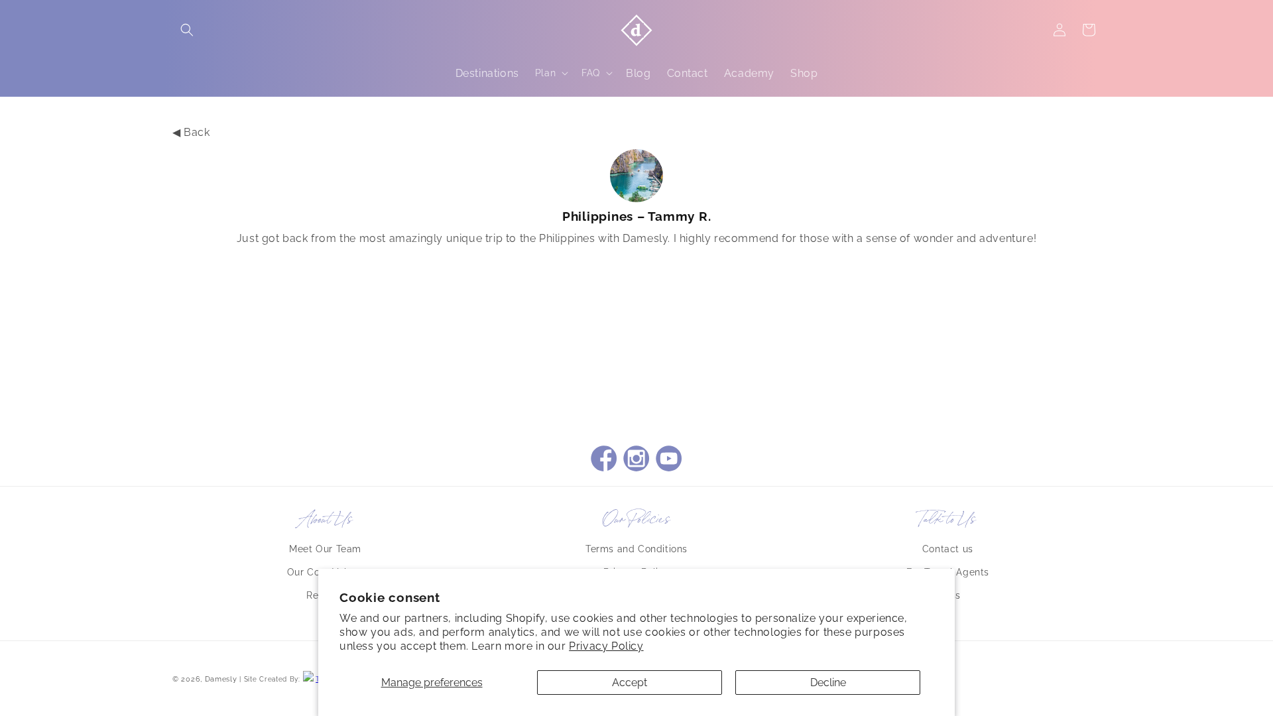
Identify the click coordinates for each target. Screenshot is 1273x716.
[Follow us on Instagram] (636, 460)
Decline (828, 682)
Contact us (947, 549)
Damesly (221, 679)
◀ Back (191, 132)
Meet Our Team (325, 549)
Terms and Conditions (636, 549)
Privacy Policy (606, 646)
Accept (629, 682)
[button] (187, 29)
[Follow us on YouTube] (669, 460)
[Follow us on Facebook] (604, 460)
